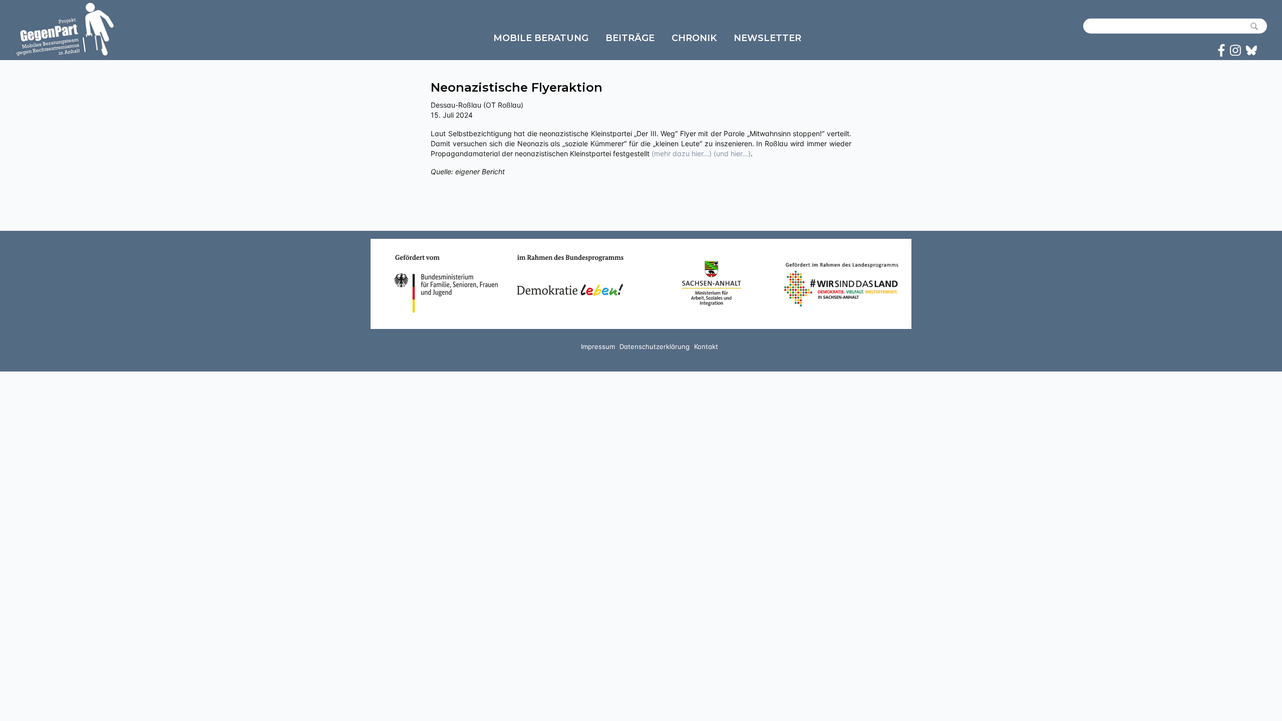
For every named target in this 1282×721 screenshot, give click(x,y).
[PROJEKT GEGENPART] (65, 29)
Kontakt (706, 346)
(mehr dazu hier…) (682, 153)
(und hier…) (732, 153)
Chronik (694, 38)
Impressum (598, 346)
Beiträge (630, 38)
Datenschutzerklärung (654, 346)
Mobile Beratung (540, 38)
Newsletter (767, 38)
